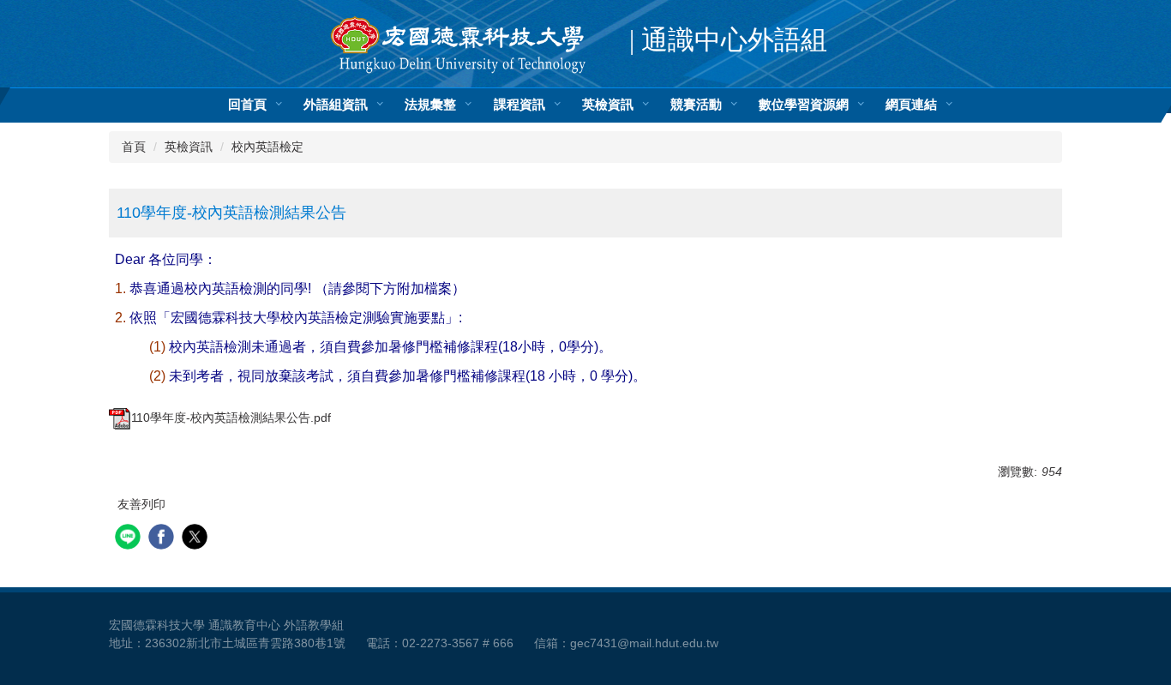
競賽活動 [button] (696, 105)
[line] (130, 539)
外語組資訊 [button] (335, 105)
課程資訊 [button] (519, 105)
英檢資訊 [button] (608, 105)
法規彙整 (430, 105)
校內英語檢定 (267, 146)
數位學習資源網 (804, 105)
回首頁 (247, 105)
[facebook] (163, 539)
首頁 (134, 146)
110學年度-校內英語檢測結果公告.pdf (231, 417)
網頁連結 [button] (911, 105)
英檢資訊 (189, 146)
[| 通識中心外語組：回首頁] (458, 45)
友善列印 (141, 504)
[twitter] (197, 539)
